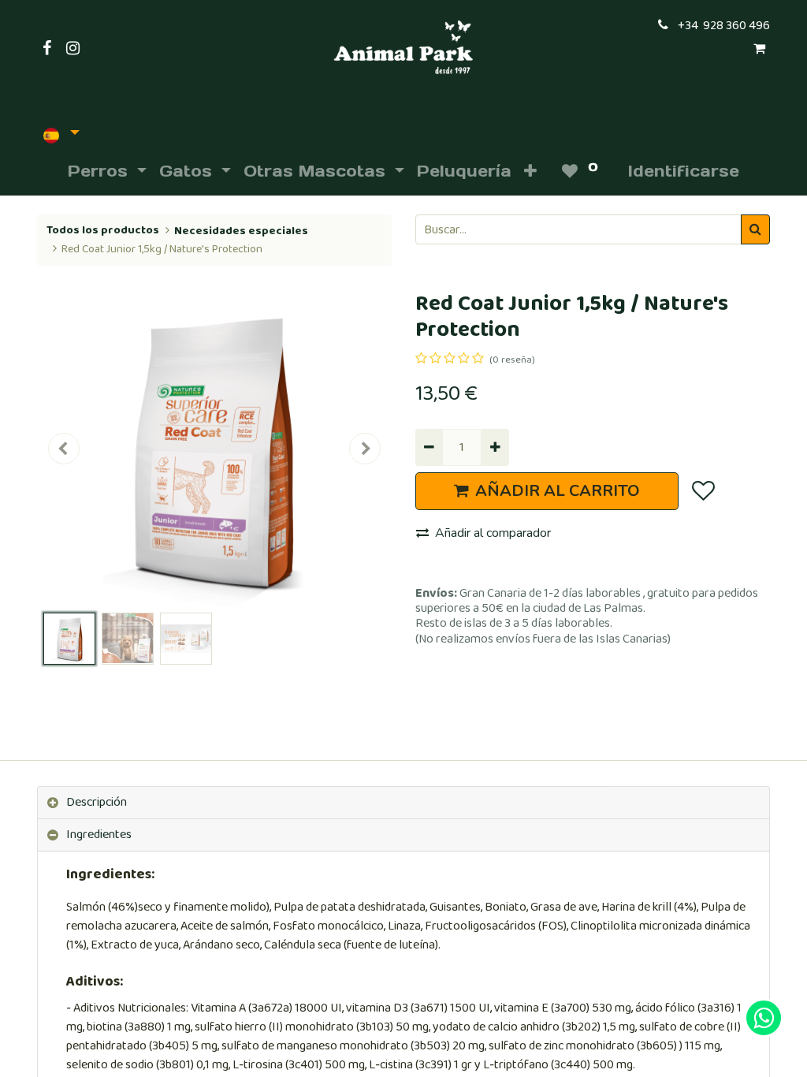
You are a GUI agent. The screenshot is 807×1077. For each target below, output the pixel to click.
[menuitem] (464, 171)
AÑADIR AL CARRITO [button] (557, 490)
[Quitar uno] (429, 447)
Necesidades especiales (241, 231)
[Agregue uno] (494, 447)
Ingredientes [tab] (99, 834)
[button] (530, 171)
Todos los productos (102, 230)
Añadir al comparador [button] (493, 533)
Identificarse (683, 171)
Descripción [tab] (96, 802)
